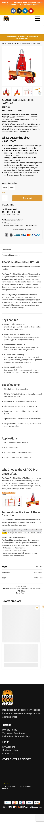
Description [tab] (6, 250)
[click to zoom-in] (22, 66)
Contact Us (8, 753)
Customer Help (10, 750)
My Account (8, 747)
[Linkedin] (25, 11)
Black (12, 188)
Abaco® (24, 593)
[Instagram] (19, 11)
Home (4, 43)
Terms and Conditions (13, 733)
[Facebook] (13, 11)
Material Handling (13, 43)
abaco (23, 591)
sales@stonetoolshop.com (32, 2)
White (5, 188)
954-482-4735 (17, 2)
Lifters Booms (26, 43)
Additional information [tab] (10, 255)
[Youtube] (31, 11)
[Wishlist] (37, 608)
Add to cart (27, 198)
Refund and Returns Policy (16, 736)
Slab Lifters (36, 43)
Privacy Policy (9, 730)
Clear (3, 192)
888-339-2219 (6, 2)
